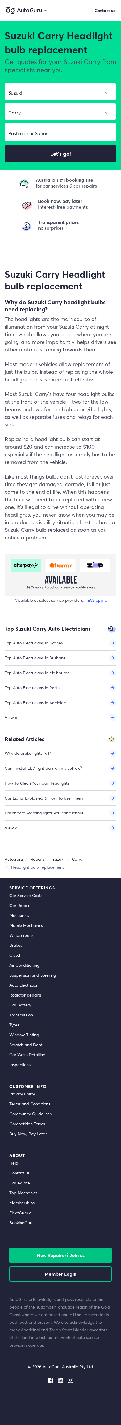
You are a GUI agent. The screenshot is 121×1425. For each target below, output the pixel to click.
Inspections (20, 1064)
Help (13, 1163)
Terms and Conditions (29, 1104)
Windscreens (21, 935)
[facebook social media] (50, 1379)
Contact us (19, 1173)
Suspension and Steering (32, 975)
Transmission (21, 1015)
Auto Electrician (23, 985)
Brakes (15, 945)
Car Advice (19, 1183)
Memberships (22, 1202)
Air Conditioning (24, 965)
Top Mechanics (23, 1193)
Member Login (60, 1274)
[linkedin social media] (60, 1379)
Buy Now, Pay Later (28, 1133)
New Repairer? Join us (61, 1255)
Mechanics (19, 915)
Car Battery (20, 1005)
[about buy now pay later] (60, 575)
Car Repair (19, 905)
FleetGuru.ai (20, 1212)
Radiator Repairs (25, 995)
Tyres (14, 1025)
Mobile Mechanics (26, 925)
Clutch (15, 955)
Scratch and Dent (25, 1044)
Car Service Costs (25, 895)
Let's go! (60, 153)
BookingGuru (21, 1222)
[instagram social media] (70, 1379)
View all (12, 717)
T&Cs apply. (96, 600)
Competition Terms (27, 1123)
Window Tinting (24, 1035)
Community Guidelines (30, 1114)
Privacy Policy (22, 1094)
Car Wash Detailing (27, 1054)
